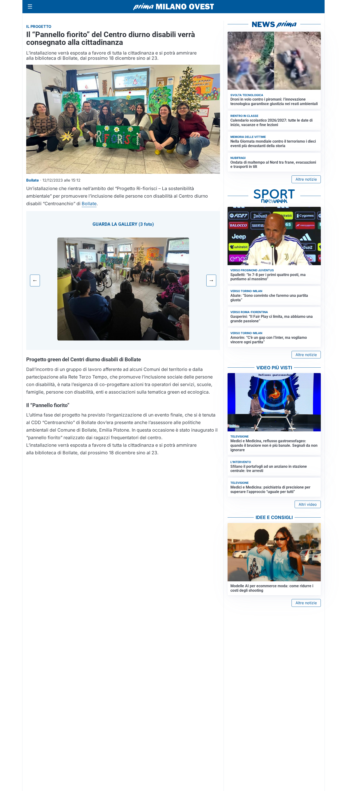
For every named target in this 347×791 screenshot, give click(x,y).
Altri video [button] (308, 504)
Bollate (89, 203)
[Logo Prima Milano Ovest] (173, 6)
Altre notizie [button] (306, 179)
